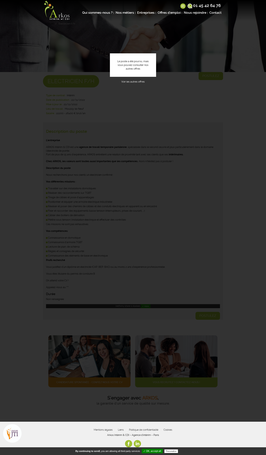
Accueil (49, 23)
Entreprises (146, 12)
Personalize (171, 451)
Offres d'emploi (169, 12)
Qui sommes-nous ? (97, 12)
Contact (215, 12)
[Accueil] (57, 10)
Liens (121, 429)
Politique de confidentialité (143, 429)
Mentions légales (103, 429)
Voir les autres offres (133, 81)
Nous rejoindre (195, 12)
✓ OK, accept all (152, 451)
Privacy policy (186, 451)
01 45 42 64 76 (207, 5)
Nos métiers (125, 12)
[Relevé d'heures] (183, 6)
